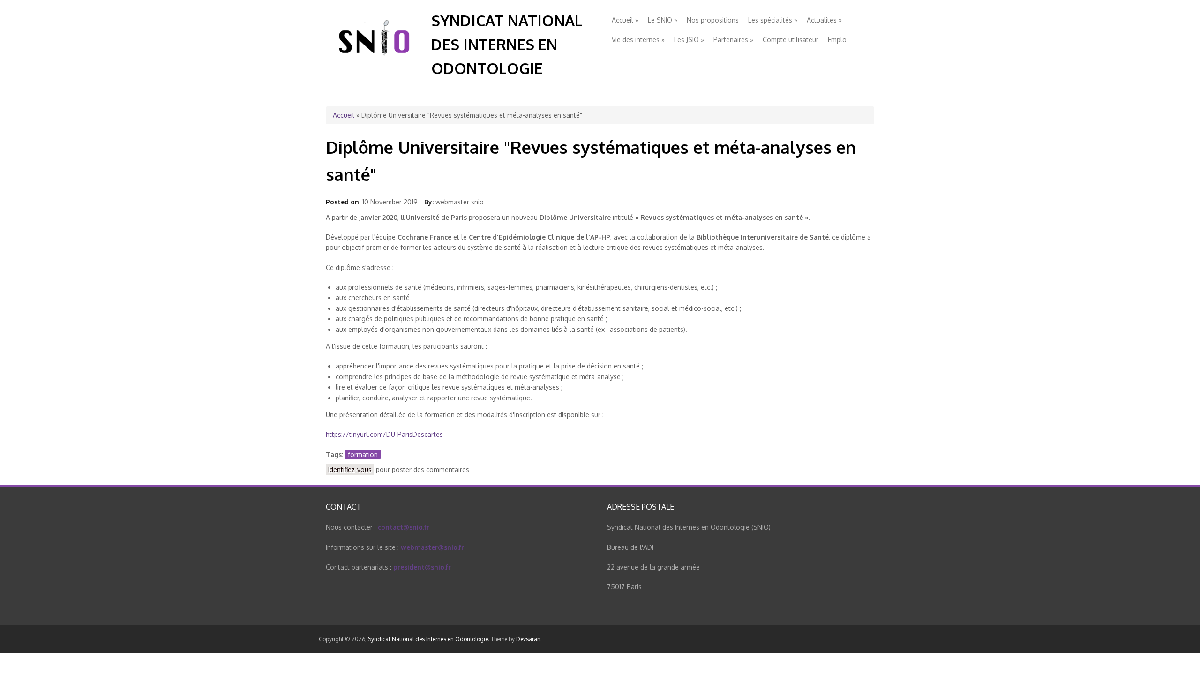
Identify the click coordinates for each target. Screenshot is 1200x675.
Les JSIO (689, 40)
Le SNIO (662, 20)
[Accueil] (375, 65)
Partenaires (733, 40)
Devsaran (528, 639)
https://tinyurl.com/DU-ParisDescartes (384, 434)
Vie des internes (638, 40)
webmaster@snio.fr (432, 547)
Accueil (625, 20)
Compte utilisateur (790, 40)
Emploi (838, 40)
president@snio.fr (422, 567)
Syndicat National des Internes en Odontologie (507, 44)
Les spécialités (772, 20)
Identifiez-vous (350, 469)
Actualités (824, 20)
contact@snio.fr (403, 527)
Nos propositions (713, 20)
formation (363, 454)
